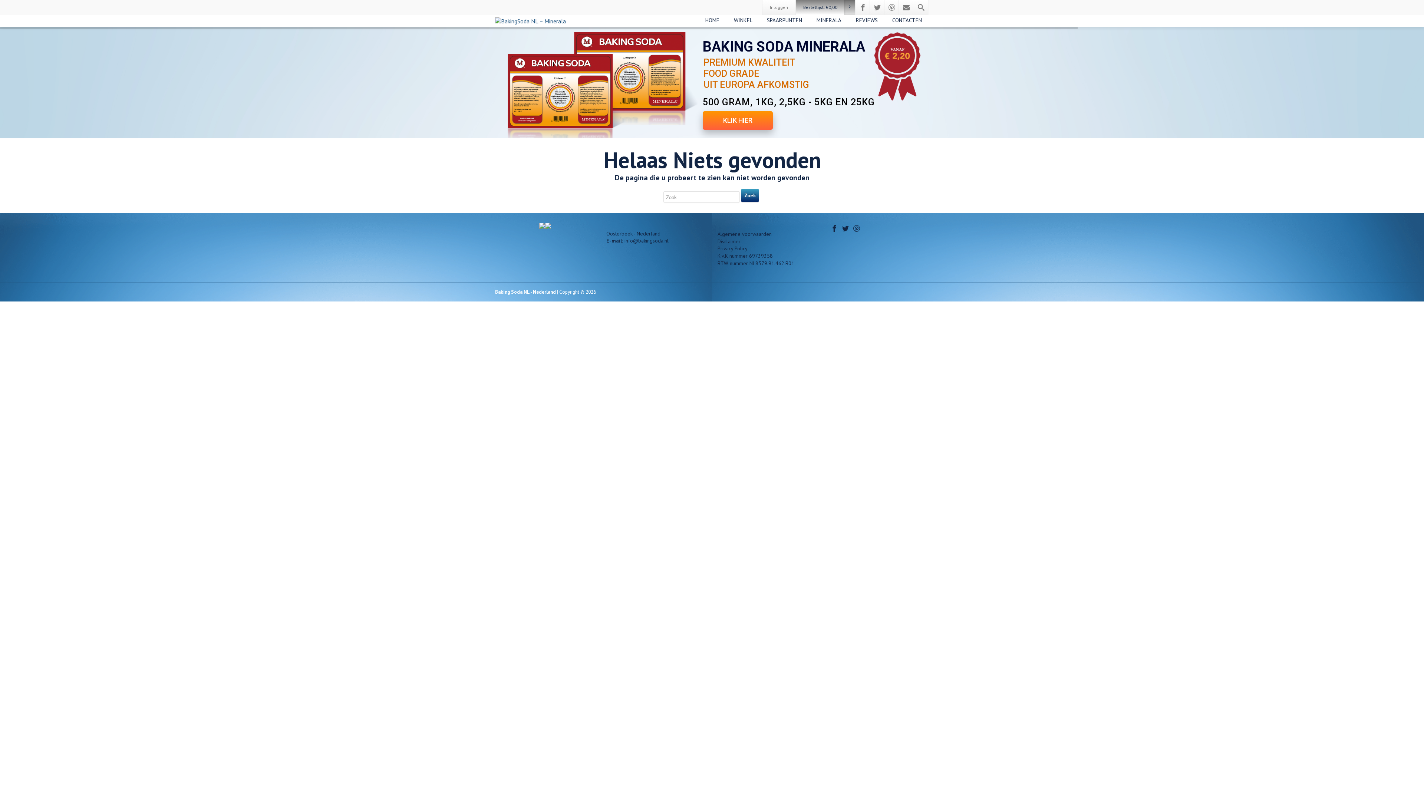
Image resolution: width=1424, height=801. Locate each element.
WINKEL (743, 20)
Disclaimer (729, 241)
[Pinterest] (891, 7)
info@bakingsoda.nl (646, 240)
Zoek (750, 195)
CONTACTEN (907, 20)
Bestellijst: (820, 7)
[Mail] (906, 7)
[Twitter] (877, 7)
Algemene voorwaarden (745, 234)
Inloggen (779, 7)
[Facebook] (863, 7)
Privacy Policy (733, 248)
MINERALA (829, 20)
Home (712, 20)
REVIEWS (867, 20)
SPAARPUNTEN (784, 20)
